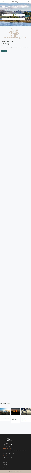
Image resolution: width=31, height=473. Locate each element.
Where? (3, 11)
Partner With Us (5, 467)
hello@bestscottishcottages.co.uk (7, 457)
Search (27, 16)
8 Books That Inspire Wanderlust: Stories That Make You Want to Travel (25, 417)
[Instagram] (4, 51)
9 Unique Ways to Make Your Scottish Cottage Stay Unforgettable (15, 418)
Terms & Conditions (5, 462)
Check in (3, 13)
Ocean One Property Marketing (11, 453)
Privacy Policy (5, 464)
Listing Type (3, 20)
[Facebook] (2, 51)
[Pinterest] (6, 51)
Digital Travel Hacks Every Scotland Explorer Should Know (5, 417)
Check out (15, 13)
